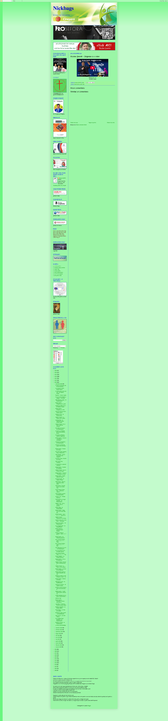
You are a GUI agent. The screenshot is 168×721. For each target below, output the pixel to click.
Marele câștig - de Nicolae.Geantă (59, 508)
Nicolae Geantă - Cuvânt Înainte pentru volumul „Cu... (60, 592)
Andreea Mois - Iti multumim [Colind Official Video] (59, 421)
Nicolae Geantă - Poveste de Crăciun (60, 449)
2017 (56, 653)
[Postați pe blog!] (90, 82)
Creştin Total (56, 269)
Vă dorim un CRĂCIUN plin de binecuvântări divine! (60, 432)
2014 (56, 659)
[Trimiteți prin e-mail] (89, 82)
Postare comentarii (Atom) (81, 125)
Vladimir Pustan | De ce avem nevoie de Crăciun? (60, 425)
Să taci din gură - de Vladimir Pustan (59, 479)
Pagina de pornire (92, 122)
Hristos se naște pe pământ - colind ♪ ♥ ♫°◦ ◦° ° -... (60, 534)
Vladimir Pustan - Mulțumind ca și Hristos (60, 518)
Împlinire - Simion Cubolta (60, 395)
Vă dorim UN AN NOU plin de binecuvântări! (60, 386)
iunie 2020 (58, 637)
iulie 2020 (58, 635)
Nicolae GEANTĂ (62, 178)
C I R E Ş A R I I (57, 266)
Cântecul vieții (58, 598)
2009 (56, 668)
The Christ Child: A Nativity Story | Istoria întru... (60, 452)
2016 (56, 655)
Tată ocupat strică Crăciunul (59, 462)
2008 (56, 670)
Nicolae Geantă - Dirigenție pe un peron (60, 403)
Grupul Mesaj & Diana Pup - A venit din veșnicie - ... (60, 491)
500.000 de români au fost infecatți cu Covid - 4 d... (60, 576)
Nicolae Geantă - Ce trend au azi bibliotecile (60, 569)
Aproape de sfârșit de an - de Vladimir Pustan (60, 406)
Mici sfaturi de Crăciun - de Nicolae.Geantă (60, 428)
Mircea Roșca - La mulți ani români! (60, 610)
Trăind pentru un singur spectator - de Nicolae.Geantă (60, 500)
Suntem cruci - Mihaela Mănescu (60, 497)
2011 (55, 664)
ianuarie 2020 (59, 647)
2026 (56, 370)
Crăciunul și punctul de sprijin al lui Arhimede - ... (60, 446)
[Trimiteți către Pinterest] (94, 82)
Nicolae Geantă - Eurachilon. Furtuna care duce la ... (59, 601)
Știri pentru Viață (57, 275)
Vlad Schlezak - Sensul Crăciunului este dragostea (60, 456)
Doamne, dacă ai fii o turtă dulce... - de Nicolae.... (60, 520)
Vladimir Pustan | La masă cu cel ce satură (60, 566)
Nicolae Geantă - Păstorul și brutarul (60, 579)
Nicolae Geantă (77, 84)
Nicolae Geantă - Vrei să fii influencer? (60, 560)
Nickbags (63, 8)
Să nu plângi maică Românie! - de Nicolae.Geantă (59, 619)
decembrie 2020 (59, 384)
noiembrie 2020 (59, 628)
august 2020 (58, 633)
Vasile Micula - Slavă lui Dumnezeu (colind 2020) (60, 483)
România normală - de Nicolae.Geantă (60, 623)
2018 (56, 651)
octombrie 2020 (59, 629)
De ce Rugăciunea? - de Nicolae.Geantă (60, 526)
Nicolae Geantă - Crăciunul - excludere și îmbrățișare (60, 439)
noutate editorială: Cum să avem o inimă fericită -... (60, 596)
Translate (63, 348)
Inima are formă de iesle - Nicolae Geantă (60, 412)
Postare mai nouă (74, 122)
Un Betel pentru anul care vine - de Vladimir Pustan (60, 392)
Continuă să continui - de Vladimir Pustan (60, 585)
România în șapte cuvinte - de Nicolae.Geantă (60, 613)
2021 (56, 380)
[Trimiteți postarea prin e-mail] (87, 82)
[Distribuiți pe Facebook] (92, 82)
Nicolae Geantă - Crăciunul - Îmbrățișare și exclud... (60, 473)
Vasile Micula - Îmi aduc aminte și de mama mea (60, 487)
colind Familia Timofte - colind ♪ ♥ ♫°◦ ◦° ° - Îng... (60, 554)
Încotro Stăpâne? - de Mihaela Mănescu (59, 557)
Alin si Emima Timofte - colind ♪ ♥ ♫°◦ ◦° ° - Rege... (60, 541)
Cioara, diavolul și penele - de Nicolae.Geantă (60, 494)
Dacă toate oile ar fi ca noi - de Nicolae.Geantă (60, 548)
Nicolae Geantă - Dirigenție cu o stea (59, 409)
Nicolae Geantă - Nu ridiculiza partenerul (60, 537)
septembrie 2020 (59, 631)
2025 (56, 372)
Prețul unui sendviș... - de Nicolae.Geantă (60, 523)
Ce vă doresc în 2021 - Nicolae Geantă (60, 389)
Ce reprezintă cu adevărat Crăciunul (60, 465)
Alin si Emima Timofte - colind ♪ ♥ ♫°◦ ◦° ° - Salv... (60, 545)
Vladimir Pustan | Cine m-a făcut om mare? (60, 471)
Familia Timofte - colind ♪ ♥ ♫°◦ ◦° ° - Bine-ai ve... (60, 515)
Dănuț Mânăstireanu (58, 272)
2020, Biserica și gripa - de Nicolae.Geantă (60, 400)
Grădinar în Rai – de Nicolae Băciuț (59, 415)
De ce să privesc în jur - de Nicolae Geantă (60, 551)
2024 (56, 374)
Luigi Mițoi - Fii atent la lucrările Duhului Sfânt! (60, 604)
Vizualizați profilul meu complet (59, 185)
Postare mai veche (111, 122)
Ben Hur (94, 78)
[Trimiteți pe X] (91, 82)
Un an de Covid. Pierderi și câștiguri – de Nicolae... (60, 397)
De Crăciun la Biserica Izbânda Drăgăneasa (60, 435)
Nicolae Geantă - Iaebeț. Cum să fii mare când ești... (60, 511)
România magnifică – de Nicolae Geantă (60, 607)
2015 (56, 657)
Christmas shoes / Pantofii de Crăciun (60, 459)
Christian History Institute (59, 267)
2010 (56, 666)
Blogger (89, 705)
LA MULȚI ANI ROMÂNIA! (60, 625)
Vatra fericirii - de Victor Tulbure (60, 616)
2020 (56, 382)
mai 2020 (58, 639)
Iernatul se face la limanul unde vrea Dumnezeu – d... (60, 588)
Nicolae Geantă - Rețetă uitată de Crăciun (60, 476)
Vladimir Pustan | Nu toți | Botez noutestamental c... (60, 563)
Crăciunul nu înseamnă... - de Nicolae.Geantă (60, 442)
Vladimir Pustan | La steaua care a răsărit (60, 418)
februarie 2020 (59, 645)
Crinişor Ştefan (57, 271)
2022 (56, 378)
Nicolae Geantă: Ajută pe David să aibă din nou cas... (60, 573)
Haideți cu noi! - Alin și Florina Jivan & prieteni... (60, 504)
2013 (56, 661)
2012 (56, 663)
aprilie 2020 (58, 641)
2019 (56, 649)
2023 (56, 376)
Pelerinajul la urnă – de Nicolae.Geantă (60, 582)
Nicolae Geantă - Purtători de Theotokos (60, 468)
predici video (82, 84)
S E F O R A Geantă (58, 274)
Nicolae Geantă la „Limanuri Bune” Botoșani (59, 530)
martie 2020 (58, 643)
